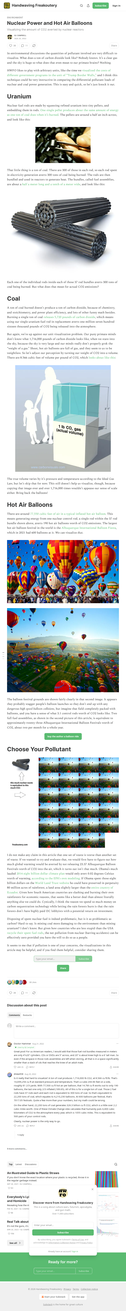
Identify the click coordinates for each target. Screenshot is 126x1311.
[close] (92, 1189)
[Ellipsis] (117, 1043)
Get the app (78, 1296)
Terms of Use (78, 1239)
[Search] (81, 5)
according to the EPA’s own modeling (56, 878)
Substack (47, 1304)
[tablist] (20, 1015)
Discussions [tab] (30, 1164)
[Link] (2, 96)
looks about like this (102, 357)
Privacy (67, 1289)
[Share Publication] (88, 5)
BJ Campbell (20, 35)
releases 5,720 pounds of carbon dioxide (69, 317)
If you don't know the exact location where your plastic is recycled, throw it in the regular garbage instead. (48, 1179)
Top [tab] (10, 1164)
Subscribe (100, 5)
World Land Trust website (52, 883)
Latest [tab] (19, 1164)
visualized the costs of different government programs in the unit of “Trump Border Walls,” (59, 72)
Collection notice (89, 1289)
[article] (63, 1180)
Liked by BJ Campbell (25, 1047)
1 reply (20, 1135)
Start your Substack (54, 1296)
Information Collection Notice (62, 1242)
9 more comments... (17, 1148)
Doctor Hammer (22, 1043)
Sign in (116, 5)
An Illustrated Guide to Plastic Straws (33, 1173)
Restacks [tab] (27, 1015)
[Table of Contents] (3, 655)
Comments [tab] (14, 1015)
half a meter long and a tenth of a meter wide (51, 184)
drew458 (18, 1073)
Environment (15, 17)
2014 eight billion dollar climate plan (41, 873)
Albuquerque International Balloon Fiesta (88, 528)
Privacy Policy (86, 1242)
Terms (76, 1289)
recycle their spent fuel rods (25, 933)
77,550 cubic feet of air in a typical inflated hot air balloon (68, 514)
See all (13, 1242)
